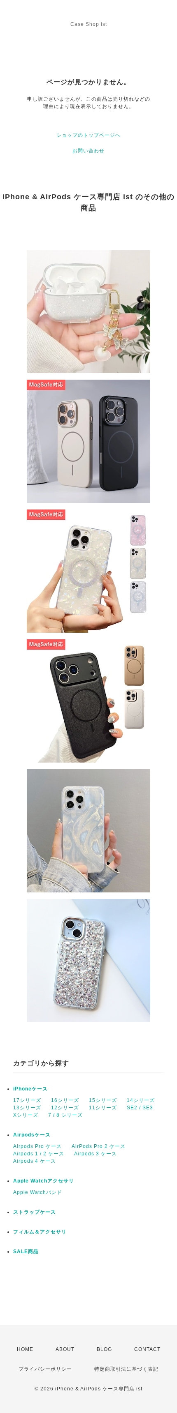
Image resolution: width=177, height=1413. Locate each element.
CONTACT (147, 1349)
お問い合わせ (88, 151)
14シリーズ (141, 1100)
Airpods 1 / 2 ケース (38, 1154)
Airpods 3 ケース (95, 1154)
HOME (25, 1349)
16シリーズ (65, 1100)
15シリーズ (103, 1100)
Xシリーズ (25, 1115)
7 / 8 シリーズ (65, 1115)
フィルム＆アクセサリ (40, 1232)
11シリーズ (103, 1108)
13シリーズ (27, 1108)
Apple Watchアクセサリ (43, 1181)
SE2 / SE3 (140, 1108)
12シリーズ (65, 1108)
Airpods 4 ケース (34, 1161)
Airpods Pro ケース (37, 1146)
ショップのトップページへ (88, 135)
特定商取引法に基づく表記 (126, 1369)
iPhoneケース (30, 1089)
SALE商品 (26, 1251)
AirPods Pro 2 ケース (99, 1146)
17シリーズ (27, 1100)
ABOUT (65, 1349)
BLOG (104, 1349)
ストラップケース (34, 1212)
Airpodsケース (32, 1135)
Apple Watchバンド (37, 1192)
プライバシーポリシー (45, 1369)
